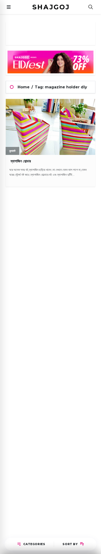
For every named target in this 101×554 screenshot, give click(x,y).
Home (24, 87)
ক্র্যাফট (12, 151)
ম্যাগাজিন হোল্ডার (20, 161)
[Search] (90, 7)
